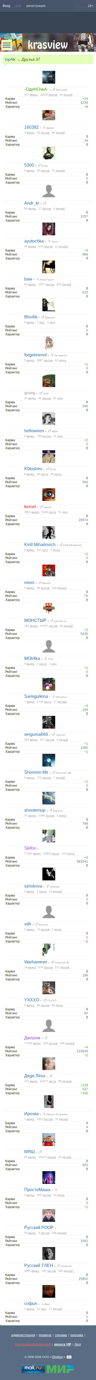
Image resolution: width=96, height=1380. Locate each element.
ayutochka (34, 241)
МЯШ (29, 1151)
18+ (90, 6)
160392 (31, 127)
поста (44, 474)
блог (78, 1344)
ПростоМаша (37, 1189)
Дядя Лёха (34, 1076)
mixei (29, 582)
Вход (6, 6)
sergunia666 (36, 734)
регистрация (36, 6)
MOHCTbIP (35, 620)
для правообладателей (33, 1344)
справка (61, 1335)
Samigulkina (36, 696)
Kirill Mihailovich (39, 544)
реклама (76, 1335)
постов (53, 94)
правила (45, 1335)
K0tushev (33, 468)
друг (52, 322)
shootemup (34, 810)
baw (28, 279)
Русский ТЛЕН (38, 1265)
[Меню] (6, 45)
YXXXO (31, 1000)
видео (34, 94)
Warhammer (35, 962)
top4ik (10, 59)
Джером (32, 1038)
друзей (68, 94)
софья (30, 1303)
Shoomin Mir (36, 772)
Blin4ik (30, 317)
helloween (34, 431)
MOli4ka (32, 658)
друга (62, 360)
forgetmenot (35, 355)
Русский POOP (39, 1227)
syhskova (33, 886)
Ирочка (31, 1113)
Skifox (30, 848)
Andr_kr (31, 203)
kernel (30, 506)
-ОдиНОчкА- (36, 89)
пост (42, 322)
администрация (23, 1335)
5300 (29, 165)
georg (29, 393)
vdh (27, 924)
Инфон (57, 1357)
